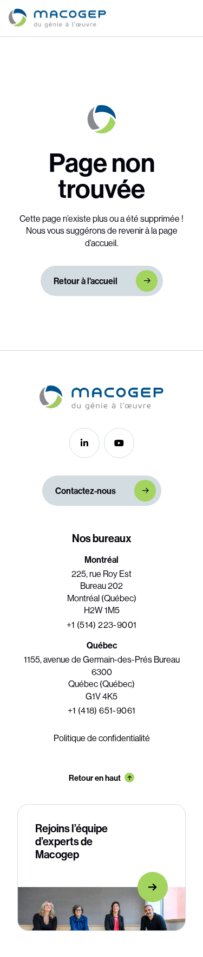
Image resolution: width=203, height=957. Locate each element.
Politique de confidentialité (102, 738)
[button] (188, 18)
